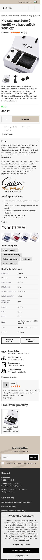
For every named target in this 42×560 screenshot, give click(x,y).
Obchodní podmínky (8, 506)
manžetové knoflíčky (30, 321)
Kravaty (20, 273)
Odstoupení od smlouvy (22, 502)
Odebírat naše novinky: (20, 451)
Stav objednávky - (7, 502)
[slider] (15, 33)
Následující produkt (30, 340)
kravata (20, 321)
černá (19, 316)
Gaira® (10, 134)
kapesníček (21, 323)
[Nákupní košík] (32, 8)
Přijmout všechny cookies (21, 550)
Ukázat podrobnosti (21, 556)
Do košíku (25, 119)
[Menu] (37, 8)
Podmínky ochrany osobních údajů (13, 511)
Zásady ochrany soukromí (21, 544)
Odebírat (33, 457)
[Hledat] (26, 8)
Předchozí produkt (9, 340)
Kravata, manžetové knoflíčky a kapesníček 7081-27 (10, 429)
